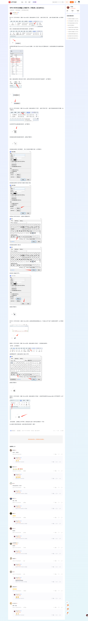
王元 (13, 528)
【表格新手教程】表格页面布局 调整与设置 (73, 27)
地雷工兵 (14, 466)
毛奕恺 (14, 450)
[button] (72, 2)
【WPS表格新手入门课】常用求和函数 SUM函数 (73, 20)
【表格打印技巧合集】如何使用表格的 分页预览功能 (73, 29)
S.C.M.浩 (14, 603)
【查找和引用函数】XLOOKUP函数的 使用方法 (73, 31)
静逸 (13, 513)
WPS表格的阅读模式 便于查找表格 (73, 23)
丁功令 (13, 12)
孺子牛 (14, 498)
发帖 (72, 2)
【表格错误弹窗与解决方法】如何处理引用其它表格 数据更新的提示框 (73, 33)
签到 (67, 2)
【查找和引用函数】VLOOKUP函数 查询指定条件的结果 (73, 18)
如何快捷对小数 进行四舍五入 (73, 35)
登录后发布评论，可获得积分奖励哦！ (36, 439)
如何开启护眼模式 (71, 25)
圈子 (30, 2)
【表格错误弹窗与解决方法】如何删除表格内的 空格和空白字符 (73, 38)
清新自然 (14, 586)
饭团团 (14, 558)
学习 (26, 2)
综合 (22, 2)
